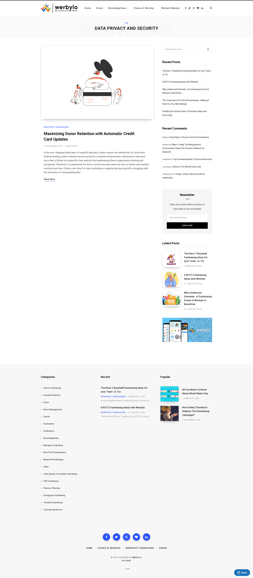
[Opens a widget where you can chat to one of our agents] (242, 573)
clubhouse (167, 174)
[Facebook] (106, 537)
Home (89, 548)
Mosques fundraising (53, 445)
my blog (166, 167)
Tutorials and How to (52, 509)
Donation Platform (52, 395)
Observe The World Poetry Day (187, 167)
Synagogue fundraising (54, 495)
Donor (46, 402)
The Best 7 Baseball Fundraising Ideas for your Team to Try (196, 257)
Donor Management (52, 409)
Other (46, 467)
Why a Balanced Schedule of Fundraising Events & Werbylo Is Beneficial (198, 298)
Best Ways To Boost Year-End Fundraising (189, 137)
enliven (165, 144)
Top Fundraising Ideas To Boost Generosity (192, 159)
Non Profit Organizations (54, 452)
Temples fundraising (53, 502)
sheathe (166, 159)
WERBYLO (136, 557)
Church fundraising (52, 388)
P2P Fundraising (50, 481)
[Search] (209, 8)
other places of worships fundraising (60, 474)
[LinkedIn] (146, 537)
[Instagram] (126, 537)
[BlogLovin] (136, 537)
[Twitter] (116, 537)
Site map (126, 561)
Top (127, 569)
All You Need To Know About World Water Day (195, 391)
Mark (164, 137)
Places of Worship (51, 488)
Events (46, 416)
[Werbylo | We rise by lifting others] (59, 8)
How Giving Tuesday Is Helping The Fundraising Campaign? (195, 411)
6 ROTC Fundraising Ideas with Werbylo (180, 82)
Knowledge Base (51, 438)
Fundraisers (48, 424)
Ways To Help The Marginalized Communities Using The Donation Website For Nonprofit (183, 148)
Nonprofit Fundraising (56, 127)
